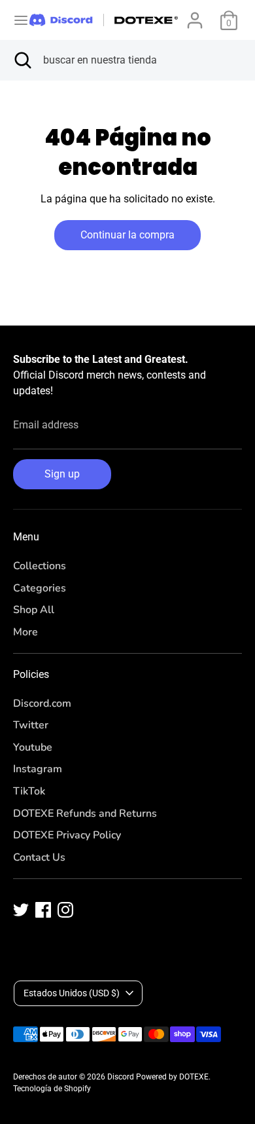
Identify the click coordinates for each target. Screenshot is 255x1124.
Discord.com (42, 703)
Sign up (62, 474)
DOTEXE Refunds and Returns (85, 813)
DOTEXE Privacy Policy (67, 835)
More (25, 632)
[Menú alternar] (15, 20)
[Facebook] (43, 910)
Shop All (33, 610)
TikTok (29, 791)
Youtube (32, 747)
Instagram (37, 769)
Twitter (30, 725)
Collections (39, 566)
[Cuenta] (195, 15)
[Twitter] (21, 910)
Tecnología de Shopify (52, 1088)
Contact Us (39, 857)
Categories (39, 588)
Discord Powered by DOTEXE (158, 1076)
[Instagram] (65, 910)
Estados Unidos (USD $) (72, 993)
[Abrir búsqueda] (21, 60)
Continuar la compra (127, 235)
